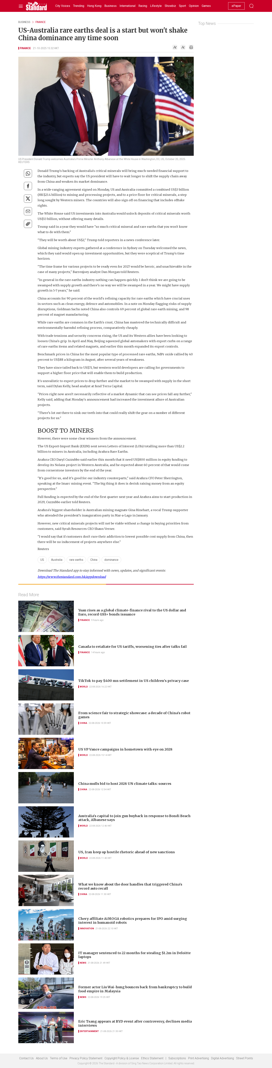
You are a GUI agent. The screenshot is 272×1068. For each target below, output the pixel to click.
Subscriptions (177, 1058)
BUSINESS (24, 22)
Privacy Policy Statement (86, 1058)
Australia (56, 560)
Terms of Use (58, 1058)
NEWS (83, 963)
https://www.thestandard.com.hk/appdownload (72, 577)
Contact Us (26, 1058)
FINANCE (41, 22)
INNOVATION (87, 928)
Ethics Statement (152, 1058)
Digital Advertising (222, 1058)
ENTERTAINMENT (89, 1031)
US (42, 560)
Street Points (244, 1058)
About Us (42, 1058)
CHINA (83, 723)
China (93, 560)
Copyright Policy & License (122, 1058)
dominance (111, 560)
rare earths (76, 560)
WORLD (84, 686)
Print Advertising (198, 1058)
